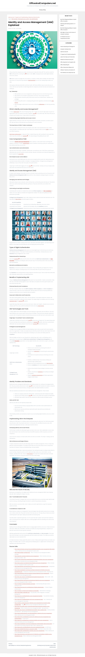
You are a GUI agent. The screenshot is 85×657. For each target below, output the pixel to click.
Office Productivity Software (66, 67)
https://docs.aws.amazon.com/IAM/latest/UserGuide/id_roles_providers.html (30, 609)
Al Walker (19, 28)
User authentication (33, 19)
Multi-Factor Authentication (15, 134)
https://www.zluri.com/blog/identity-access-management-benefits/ (28, 596)
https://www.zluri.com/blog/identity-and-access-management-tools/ (29, 599)
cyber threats (18, 199)
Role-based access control (23, 19)
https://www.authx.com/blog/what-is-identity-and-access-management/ (29, 630)
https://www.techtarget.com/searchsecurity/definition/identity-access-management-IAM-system (35, 549)
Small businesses (31, 80)
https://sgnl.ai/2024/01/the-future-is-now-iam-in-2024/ (26, 629)
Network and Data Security (33, 17)
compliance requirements (37, 375)
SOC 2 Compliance (47, 191)
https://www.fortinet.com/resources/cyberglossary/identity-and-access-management (32, 580)
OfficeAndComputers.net (42, 3)
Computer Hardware (64, 49)
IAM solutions (30, 453)
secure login (21, 154)
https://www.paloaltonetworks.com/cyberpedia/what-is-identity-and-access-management (33, 613)
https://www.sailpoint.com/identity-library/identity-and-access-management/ (31, 563)
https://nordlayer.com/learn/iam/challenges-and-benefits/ (27, 590)
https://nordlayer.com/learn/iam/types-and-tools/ (25, 583)
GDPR (47, 129)
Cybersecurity (11, 17)
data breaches (50, 363)
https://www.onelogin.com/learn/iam (22, 552)
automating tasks (13, 301)
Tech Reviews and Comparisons (67, 72)
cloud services (41, 305)
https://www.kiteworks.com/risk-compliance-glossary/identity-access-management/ (32, 573)
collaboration (41, 104)
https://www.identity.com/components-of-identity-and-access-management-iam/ (31, 566)
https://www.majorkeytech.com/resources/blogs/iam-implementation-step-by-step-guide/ (33, 623)
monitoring (40, 371)
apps (34, 113)
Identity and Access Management (22, 141)
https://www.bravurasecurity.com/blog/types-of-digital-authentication (29, 587)
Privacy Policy (42, 9)
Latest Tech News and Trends (66, 56)
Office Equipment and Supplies (66, 62)
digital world (16, 111)
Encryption (17, 340)
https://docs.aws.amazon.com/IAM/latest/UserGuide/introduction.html (29, 576)
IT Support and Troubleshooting (21, 17)
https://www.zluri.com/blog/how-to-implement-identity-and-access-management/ (32, 620)
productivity (36, 351)
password (25, 136)
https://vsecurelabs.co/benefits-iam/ (22, 592)
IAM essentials (15, 19)
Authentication (26, 143)
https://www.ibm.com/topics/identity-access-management (27, 556)
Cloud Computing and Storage (66, 46)
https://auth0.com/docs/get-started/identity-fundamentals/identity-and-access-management (34, 559)
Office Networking (64, 64)
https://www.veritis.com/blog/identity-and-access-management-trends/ (29, 627)
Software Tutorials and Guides (66, 69)
